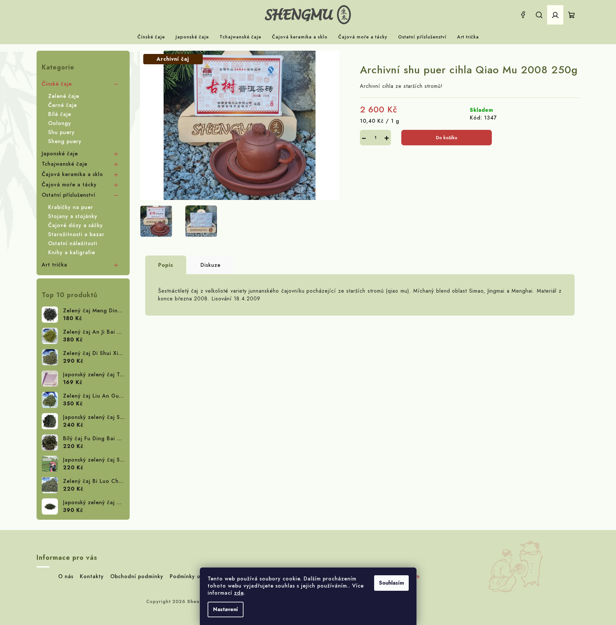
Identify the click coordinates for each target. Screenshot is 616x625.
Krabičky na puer (70, 207)
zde (238, 593)
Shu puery (61, 132)
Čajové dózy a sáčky (75, 225)
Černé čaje (62, 105)
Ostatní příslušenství (68, 195)
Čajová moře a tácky (69, 184)
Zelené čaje (63, 96)
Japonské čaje (60, 153)
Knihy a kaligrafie (71, 252)
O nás (65, 576)
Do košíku (446, 137)
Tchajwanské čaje (64, 164)
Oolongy (59, 123)
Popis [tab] (165, 265)
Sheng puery (64, 141)
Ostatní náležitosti (72, 243)
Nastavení (225, 609)
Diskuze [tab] (210, 265)
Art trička (54, 264)
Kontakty (92, 576)
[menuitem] (151, 36)
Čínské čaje (57, 84)
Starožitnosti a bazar (76, 234)
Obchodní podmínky (136, 576)
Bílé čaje (59, 114)
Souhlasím (391, 583)
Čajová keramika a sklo (72, 174)
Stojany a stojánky (72, 216)
